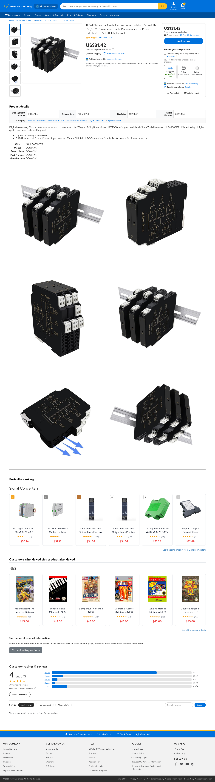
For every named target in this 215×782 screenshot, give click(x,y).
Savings (38, 15)
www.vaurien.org (114, 59)
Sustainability (9, 766)
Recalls (92, 757)
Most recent (26, 704)
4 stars (47, 676)
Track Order (125, 734)
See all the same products (194, 629)
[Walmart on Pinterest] (193, 764)
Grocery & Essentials (54, 15)
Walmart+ (50, 761)
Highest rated (45, 704)
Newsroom (8, 757)
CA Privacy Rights (139, 757)
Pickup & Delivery (75, 15)
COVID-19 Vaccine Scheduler (102, 748)
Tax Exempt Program (98, 770)
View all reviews (20, 694)
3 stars (47, 679)
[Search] (162, 6)
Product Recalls (95, 766)
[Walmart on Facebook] (176, 764)
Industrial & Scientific (25, 20)
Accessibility (94, 761)
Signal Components (97, 120)
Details (187, 87)
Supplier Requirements (13, 770)
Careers (103, 15)
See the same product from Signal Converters (184, 549)
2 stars (47, 683)
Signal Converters (115, 120)
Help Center (106, 734)
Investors (7, 761)
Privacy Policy (137, 753)
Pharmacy (91, 15)
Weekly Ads (145, 734)
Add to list (174, 93)
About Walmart (10, 748)
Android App (179, 753)
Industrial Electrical (43, 20)
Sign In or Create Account (80, 734)
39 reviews (107, 38)
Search (200, 704)
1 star (48, 686)
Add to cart (183, 41)
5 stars (47, 672)
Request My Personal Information (146, 761)
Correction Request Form (26, 650)
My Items (114, 15)
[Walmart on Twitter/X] (181, 764)
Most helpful (63, 704)
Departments (14, 15)
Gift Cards (50, 766)
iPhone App (179, 748)
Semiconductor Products (63, 20)
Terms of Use (137, 748)
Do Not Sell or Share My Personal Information (163, 779)
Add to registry (194, 93)
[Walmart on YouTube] (187, 764)
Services (27, 15)
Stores (49, 753)
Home (11, 20)
